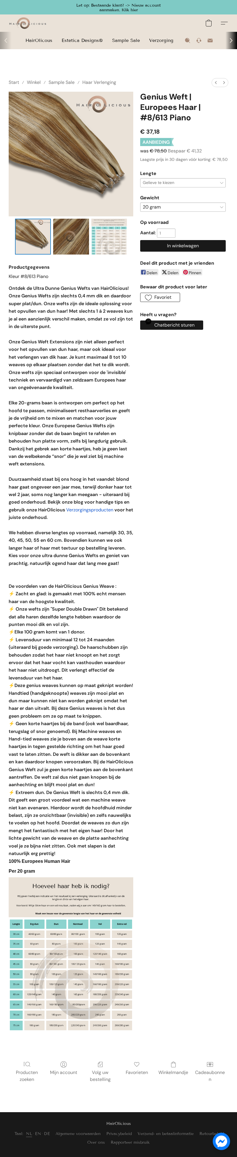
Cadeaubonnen (210, 1075)
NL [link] (29, 1133)
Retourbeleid (211, 1133)
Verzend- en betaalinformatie (166, 1133)
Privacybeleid (119, 1133)
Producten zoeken (27, 1075)
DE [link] (47, 1133)
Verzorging (161, 40)
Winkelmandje (173, 1072)
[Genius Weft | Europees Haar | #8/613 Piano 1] (71, 237)
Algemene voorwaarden (78, 1133)
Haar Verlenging (99, 82)
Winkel (34, 82)
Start (14, 82)
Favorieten (137, 1072)
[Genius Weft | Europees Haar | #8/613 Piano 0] (33, 237)
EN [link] (38, 1133)
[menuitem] (216, 82)
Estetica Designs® (82, 40)
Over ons (96, 1142)
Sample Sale (126, 40)
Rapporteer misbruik (130, 1142)
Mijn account (63, 1072)
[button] (118, 7)
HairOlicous (38, 40)
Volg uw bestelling (100, 1075)
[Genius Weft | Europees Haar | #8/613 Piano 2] (109, 237)
